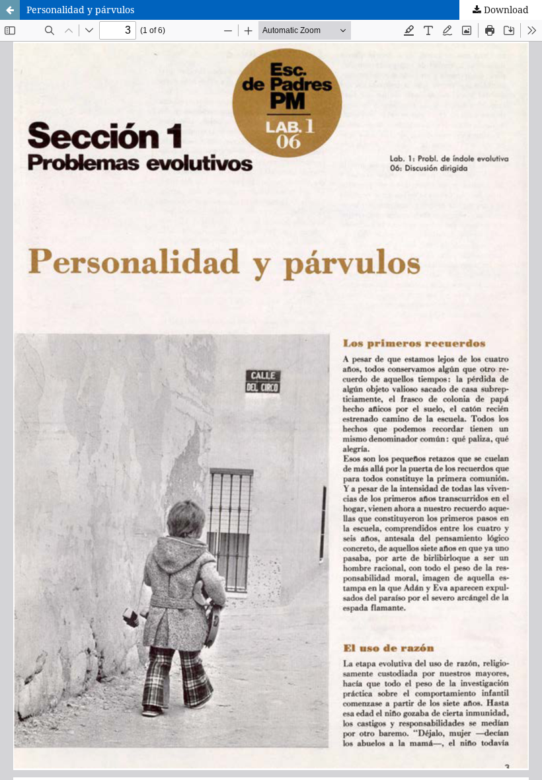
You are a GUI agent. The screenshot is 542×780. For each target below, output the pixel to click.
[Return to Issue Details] (10, 10)
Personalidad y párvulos (80, 9)
